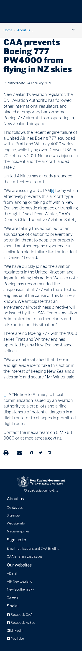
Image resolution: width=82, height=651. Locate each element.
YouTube (17, 638)
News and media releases (53, 30)
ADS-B (12, 573)
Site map (13, 515)
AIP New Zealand (19, 581)
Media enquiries (18, 531)
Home (7, 30)
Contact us (15, 507)
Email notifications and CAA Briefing (33, 548)
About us (23, 30)
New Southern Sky (20, 589)
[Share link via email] (19, 452)
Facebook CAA (21, 614)
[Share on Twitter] (40, 452)
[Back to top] (69, 638)
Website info (16, 523)
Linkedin (16, 630)
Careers (12, 597)
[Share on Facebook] (31, 452)
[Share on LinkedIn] (49, 452)
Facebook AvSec (22, 622)
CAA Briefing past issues (25, 556)
